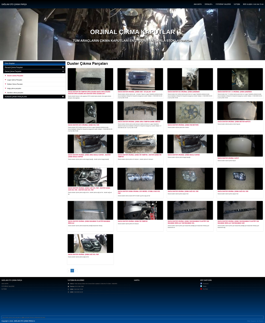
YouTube (205, 289)
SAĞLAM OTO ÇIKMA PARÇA (14, 4)
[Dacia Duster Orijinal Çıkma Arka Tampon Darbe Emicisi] (140, 110)
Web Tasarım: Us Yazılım (255, 321)
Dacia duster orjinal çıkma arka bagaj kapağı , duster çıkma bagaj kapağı (89, 156)
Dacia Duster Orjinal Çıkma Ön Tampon (132, 221)
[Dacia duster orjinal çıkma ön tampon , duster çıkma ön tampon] (140, 144)
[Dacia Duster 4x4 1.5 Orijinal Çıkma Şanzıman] (240, 79)
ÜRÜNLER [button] (208, 4)
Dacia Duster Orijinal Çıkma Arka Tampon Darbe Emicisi (139, 122)
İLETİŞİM (237, 4)
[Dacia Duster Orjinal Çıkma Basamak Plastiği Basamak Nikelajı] (90, 210)
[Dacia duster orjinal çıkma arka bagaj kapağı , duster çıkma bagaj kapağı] (90, 144)
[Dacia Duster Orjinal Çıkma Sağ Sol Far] (190, 179)
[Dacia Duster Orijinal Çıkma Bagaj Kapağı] (190, 144)
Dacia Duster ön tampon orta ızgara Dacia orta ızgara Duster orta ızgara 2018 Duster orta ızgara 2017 (89, 93)
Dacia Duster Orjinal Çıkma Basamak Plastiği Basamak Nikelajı (89, 222)
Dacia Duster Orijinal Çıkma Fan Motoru (183, 125)
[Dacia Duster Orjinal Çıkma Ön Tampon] (140, 210)
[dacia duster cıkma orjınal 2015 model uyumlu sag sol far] (140, 179)
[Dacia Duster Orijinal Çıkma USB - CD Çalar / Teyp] (140, 79)
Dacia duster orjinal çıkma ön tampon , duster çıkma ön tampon (139, 156)
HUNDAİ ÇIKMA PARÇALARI (16, 96)
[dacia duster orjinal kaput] (240, 146)
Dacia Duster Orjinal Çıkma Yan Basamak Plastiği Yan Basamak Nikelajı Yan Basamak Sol (188, 222)
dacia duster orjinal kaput (228, 158)
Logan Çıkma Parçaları (14, 80)
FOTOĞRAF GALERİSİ (223, 4)
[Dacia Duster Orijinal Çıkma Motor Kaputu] (240, 110)
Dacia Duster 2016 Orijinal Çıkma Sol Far (83, 125)
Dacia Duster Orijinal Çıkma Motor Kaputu (234, 122)
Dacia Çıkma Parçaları (13, 71)
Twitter (205, 286)
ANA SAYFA (198, 4)
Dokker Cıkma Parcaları (15, 84)
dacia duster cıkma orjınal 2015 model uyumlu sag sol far (139, 192)
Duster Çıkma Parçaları (15, 75)
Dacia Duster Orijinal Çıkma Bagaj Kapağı (184, 155)
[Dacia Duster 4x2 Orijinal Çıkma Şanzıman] (190, 79)
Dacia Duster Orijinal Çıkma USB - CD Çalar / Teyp (136, 92)
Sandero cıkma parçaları (15, 93)
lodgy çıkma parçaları (14, 88)
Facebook (205, 283)
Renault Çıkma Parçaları (14, 67)
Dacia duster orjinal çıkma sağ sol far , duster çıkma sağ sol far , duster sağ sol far (89, 189)
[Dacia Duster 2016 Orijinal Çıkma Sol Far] (90, 112)
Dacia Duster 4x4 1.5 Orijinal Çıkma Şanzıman (235, 92)
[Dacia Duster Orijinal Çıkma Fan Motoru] (190, 112)
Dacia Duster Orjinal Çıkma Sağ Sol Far (183, 191)
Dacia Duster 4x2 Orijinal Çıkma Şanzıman (183, 92)
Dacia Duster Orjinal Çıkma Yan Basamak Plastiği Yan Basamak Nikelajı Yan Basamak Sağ (238, 222)
